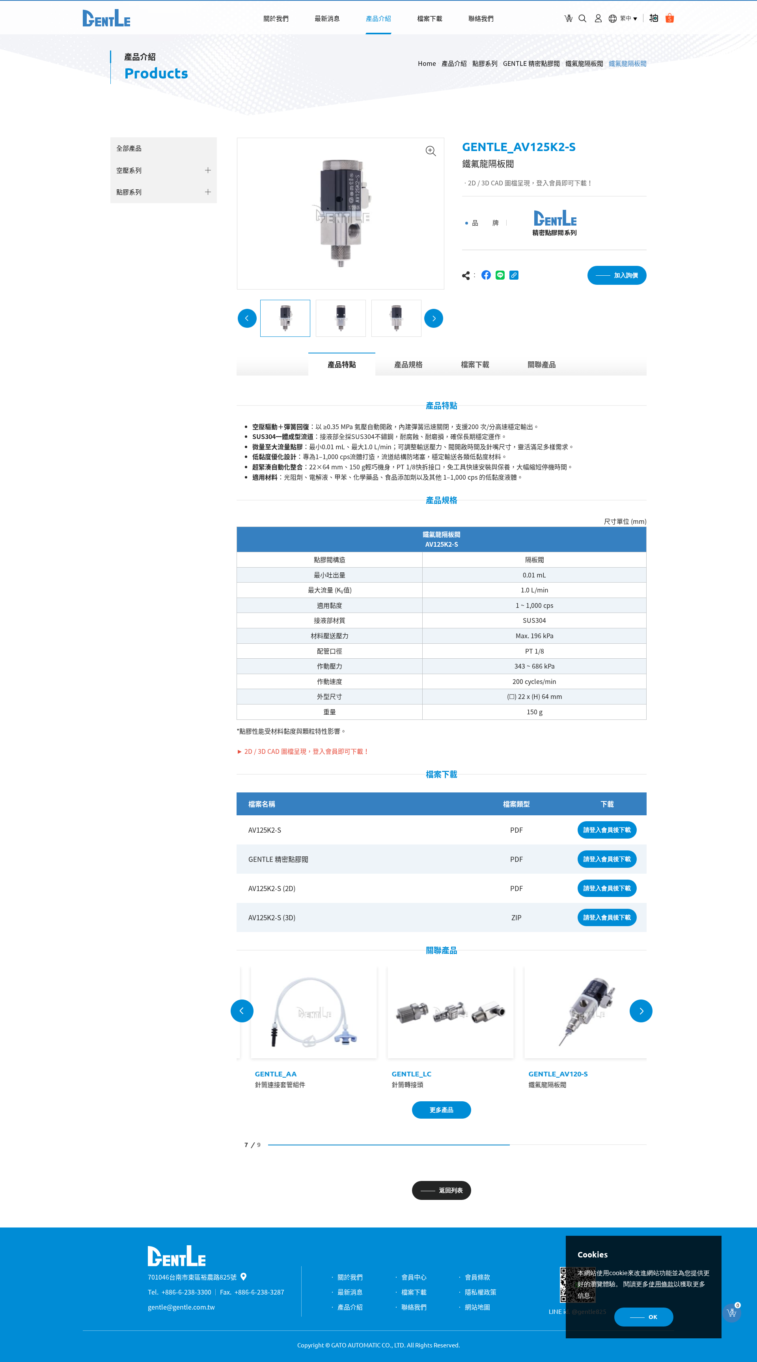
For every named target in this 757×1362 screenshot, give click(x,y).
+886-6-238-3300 (186, 1292)
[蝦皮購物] (669, 18)
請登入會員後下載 (607, 829)
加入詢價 (626, 275)
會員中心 (414, 1277)
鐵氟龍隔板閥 (584, 63)
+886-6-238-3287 (259, 1292)
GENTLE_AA (267, 1074)
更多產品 (441, 1109)
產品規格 (408, 364)
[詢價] (568, 18)
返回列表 (451, 1190)
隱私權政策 (480, 1292)
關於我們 (276, 18)
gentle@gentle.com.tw (181, 1307)
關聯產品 (542, 364)
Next (433, 318)
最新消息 (327, 18)
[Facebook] (486, 275)
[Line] (500, 275)
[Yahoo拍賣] (653, 18)
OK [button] (653, 1316)
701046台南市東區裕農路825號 (192, 1277)
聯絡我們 (481, 18)
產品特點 (342, 364)
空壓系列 (129, 170)
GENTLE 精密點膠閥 (531, 63)
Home (427, 63)
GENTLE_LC (403, 1074)
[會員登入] (598, 18)
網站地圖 (477, 1307)
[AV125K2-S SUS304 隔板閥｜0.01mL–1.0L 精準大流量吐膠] (106, 17)
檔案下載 (429, 18)
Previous (247, 318)
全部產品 (129, 148)
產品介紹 (378, 18)
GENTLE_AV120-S (549, 1074)
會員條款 (477, 1277)
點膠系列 (485, 63)
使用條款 (661, 1284)
